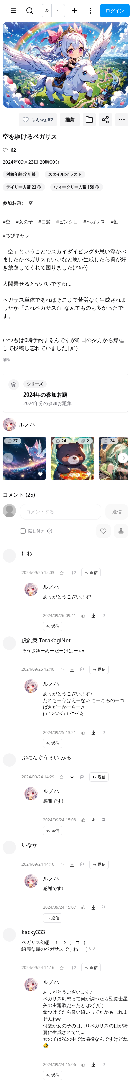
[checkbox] (23, 531)
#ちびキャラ (16, 235)
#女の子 (24, 221)
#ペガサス (94, 221)
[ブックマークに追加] (89, 119)
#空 (6, 221)
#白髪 (44, 221)
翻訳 (7, 359)
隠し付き (36, 531)
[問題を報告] (74, 615)
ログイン (114, 10)
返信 (94, 615)
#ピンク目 (67, 221)
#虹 (114, 221)
